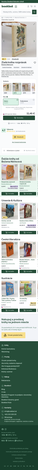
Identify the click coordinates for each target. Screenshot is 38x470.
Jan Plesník (23, 223)
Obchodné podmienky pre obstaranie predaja (19, 451)
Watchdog (5, 352)
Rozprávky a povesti (8, 182)
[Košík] (31, 6)
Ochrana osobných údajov (19, 455)
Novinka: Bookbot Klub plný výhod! (12, 1)
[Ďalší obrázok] (34, 41)
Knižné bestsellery (8, 349)
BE (30, 466)
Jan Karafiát (23, 300)
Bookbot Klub (6, 402)
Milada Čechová (24, 263)
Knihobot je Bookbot (19, 461)
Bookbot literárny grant (10, 400)
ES (18, 466)
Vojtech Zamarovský (7, 223)
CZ (5, 466)
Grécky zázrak (6, 221)
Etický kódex (19, 458)
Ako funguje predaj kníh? (10, 366)
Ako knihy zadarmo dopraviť (11, 363)
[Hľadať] (34, 12)
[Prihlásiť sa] (28, 6)
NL (24, 466)
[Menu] (35, 6)
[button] (19, 39)
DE (11, 466)
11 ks (21, 107)
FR (27, 466)
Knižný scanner (6, 372)
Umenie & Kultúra (11, 200)
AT (8, 466)
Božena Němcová (7, 64)
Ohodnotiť (15, 59)
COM (14, 466)
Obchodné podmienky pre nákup (19, 448)
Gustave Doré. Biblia (26, 221)
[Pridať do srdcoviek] (35, 62)
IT (21, 466)
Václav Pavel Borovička (8, 263)
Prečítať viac (5, 76)
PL (33, 466)
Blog (3, 389)
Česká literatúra (10, 239)
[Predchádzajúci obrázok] (4, 41)
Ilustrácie (6, 278)
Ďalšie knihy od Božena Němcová (11, 160)
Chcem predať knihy (8, 360)
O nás (3, 392)
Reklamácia (5, 380)
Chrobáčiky (23, 298)
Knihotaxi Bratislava (8, 369)
